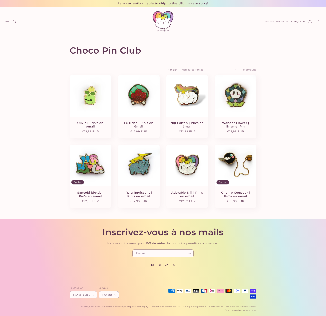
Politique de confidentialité (165, 306)
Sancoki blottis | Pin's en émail (90, 194)
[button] (7, 21)
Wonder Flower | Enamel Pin (235, 124)
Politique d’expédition (194, 306)
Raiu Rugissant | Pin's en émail (139, 194)
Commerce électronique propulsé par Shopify (124, 306)
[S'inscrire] (189, 253)
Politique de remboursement (241, 306)
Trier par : (172, 69)
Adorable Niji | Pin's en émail (187, 194)
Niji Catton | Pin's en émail (187, 124)
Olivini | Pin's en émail (90, 124)
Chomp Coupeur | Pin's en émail (235, 194)
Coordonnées (216, 306)
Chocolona (94, 306)
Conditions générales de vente (240, 310)
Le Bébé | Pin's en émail (138, 124)
